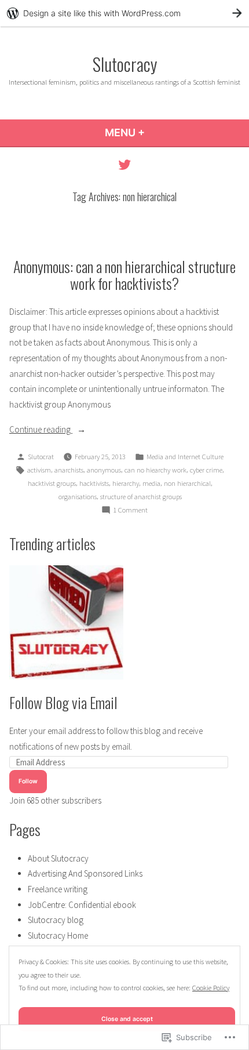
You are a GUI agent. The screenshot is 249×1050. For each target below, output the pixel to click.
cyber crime (206, 470)
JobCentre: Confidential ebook (82, 904)
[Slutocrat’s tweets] (124, 164)
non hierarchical (187, 483)
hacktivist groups (52, 483)
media (151, 483)
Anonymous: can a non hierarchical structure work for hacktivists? (124, 274)
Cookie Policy (210, 987)
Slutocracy (125, 63)
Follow (28, 781)
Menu (156, 132)
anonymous (104, 470)
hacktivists (94, 483)
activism (39, 470)
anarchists (68, 470)
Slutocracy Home (58, 935)
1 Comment (130, 511)
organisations (77, 496)
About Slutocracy (58, 858)
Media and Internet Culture (185, 456)
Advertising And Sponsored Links (85, 873)
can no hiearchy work (155, 470)
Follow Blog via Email (63, 702)
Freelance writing (57, 889)
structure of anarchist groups (141, 496)
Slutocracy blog (55, 919)
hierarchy (125, 483)
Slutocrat (41, 456)
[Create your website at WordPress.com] (124, 13)
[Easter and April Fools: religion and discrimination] (66, 622)
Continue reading (40, 430)
